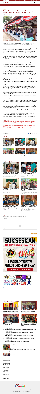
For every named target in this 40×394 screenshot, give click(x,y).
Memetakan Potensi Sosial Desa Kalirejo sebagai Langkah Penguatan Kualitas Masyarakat (17, 122)
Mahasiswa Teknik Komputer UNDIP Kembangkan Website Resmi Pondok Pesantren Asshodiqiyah (19, 121)
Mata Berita (6, 370)
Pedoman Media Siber (19, 389)
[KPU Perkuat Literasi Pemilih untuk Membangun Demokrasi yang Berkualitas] (11, 318)
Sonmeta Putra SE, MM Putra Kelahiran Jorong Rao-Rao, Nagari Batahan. (15, 299)
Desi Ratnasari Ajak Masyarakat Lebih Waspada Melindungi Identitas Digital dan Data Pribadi (20, 329)
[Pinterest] (19, 386)
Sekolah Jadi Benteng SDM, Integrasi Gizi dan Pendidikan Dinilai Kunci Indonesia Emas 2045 (10, 312)
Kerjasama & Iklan (20, 390)
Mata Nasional (5, 9)
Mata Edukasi (5, 361)
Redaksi (10, 389)
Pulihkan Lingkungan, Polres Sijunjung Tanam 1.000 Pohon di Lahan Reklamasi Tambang (19, 338)
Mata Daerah (5, 360)
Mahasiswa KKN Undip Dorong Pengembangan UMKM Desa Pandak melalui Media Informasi (18, 127)
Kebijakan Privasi (32, 389)
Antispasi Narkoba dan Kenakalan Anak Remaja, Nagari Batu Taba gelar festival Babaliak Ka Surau (23, 354)
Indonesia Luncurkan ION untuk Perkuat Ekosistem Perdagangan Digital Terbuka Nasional (19, 332)
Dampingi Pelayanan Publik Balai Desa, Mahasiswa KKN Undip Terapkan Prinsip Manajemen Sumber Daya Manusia (19, 129)
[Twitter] (17, 386)
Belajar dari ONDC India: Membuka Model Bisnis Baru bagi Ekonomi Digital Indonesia (19, 335)
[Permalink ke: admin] (4, 14)
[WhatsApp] (23, 386)
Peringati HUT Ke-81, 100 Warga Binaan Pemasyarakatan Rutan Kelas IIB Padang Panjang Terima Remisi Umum (23, 345)
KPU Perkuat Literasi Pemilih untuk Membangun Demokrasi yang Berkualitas (10, 324)
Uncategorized (5, 378)
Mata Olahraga (5, 371)
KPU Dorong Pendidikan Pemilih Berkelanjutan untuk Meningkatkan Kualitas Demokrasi (28, 312)
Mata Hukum (6, 375)
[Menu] (3, 2)
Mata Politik (5, 374)
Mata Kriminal (6, 377)
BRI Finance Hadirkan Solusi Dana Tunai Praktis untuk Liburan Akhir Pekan (17, 341)
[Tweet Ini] (30, 133)
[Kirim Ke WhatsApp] (36, 133)
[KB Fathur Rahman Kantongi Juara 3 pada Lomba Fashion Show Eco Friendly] (6, 350)
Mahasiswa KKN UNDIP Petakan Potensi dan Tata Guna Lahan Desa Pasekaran (31, 145)
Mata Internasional (6, 364)
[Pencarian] (36, 2)
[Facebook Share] (28, 133)
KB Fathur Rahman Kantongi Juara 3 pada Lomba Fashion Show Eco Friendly (22, 349)
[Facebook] (15, 386)
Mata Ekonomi (5, 363)
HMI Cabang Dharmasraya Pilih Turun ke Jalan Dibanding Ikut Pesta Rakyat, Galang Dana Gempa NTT (19, 0)
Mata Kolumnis (5, 367)
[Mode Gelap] (34, 2)
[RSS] (24, 386)
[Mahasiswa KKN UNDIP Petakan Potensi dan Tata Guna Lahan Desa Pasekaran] (31, 141)
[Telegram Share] (34, 133)
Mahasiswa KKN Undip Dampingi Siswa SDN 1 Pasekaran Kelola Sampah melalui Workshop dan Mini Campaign (19, 126)
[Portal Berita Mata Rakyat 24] (9, 2)
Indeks (6, 389)
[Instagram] (21, 386)
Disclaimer (26, 389)
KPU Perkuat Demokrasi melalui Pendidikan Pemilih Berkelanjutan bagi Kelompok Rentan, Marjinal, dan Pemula (29, 324)
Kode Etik (13, 389)
